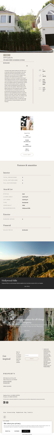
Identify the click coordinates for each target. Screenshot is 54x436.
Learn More (27, 286)
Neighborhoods (19, 412)
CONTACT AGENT (27, 154)
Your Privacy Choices (27, 434)
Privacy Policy (47, 366)
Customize (16, 431)
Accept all (26, 431)
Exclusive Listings (11, 412)
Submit (32, 358)
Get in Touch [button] (27, 330)
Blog (25, 412)
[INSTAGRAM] (4, 417)
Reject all (7, 431)
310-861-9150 (6, 383)
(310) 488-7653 (27, 141)
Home (4, 412)
